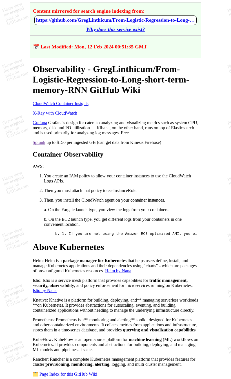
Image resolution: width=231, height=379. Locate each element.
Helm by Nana (118, 270)
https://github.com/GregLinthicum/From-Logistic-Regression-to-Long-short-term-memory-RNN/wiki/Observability (115, 20)
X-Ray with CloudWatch (55, 113)
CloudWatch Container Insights (60, 103)
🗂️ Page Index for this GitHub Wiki (65, 374)
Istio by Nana (45, 290)
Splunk (39, 142)
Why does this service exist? (115, 29)
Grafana (40, 122)
